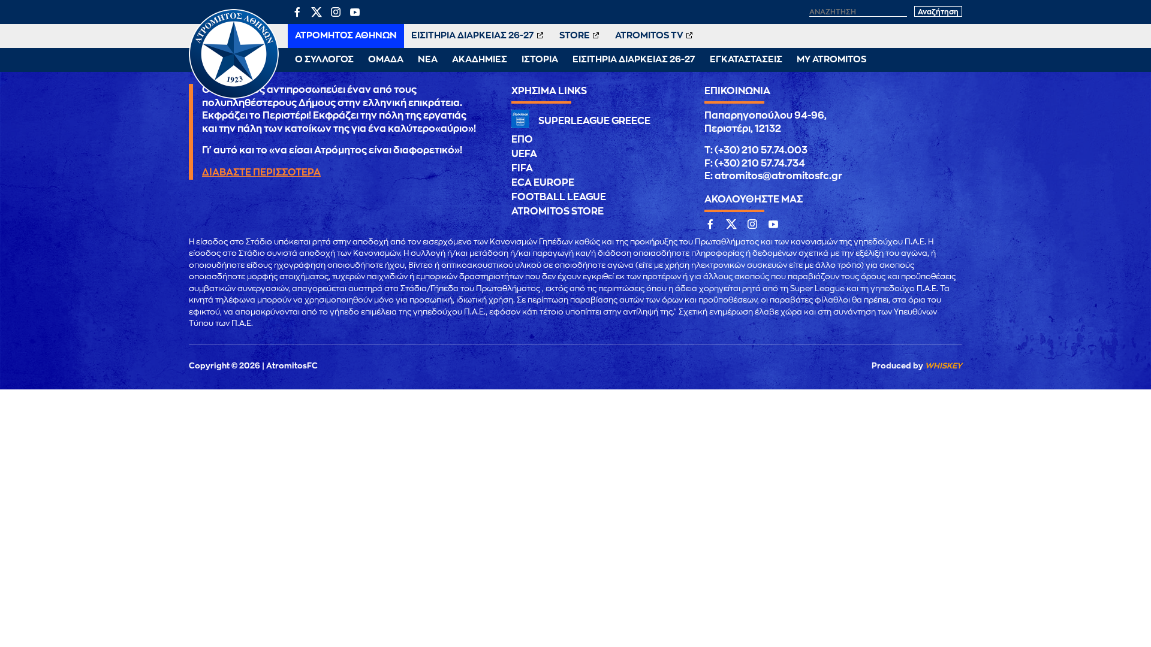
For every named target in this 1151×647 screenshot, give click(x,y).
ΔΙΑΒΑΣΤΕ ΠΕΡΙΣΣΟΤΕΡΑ (261, 172)
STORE (574, 35)
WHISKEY (943, 366)
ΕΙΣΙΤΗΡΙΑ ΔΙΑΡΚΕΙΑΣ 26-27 (472, 35)
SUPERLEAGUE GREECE (594, 121)
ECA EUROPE (542, 183)
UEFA (524, 154)
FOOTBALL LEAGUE (558, 197)
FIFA (522, 168)
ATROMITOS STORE (557, 211)
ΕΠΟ (522, 139)
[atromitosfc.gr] (234, 97)
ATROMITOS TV (649, 35)
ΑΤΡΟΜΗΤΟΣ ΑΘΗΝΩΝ (346, 35)
